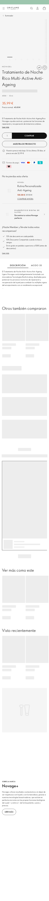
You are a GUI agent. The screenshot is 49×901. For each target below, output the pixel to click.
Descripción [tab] (18, 265)
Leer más (5, 127)
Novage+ (7, 67)
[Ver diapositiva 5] (33, 59)
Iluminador (9, 15)
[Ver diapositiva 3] (21, 59)
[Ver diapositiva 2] (15, 59)
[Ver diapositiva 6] (39, 59)
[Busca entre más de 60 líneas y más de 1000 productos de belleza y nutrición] (31, 8)
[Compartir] (39, 67)
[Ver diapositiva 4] (27, 59)
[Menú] (3, 8)
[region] (24, 41)
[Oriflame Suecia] (12, 8)
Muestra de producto (24, 144)
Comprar (29, 135)
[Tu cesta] (44, 8)
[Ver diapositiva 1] (9, 59)
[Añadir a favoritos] (44, 67)
